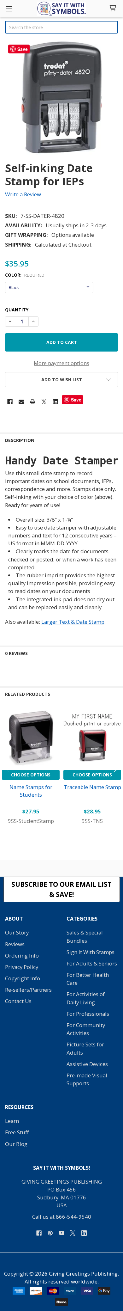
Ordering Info (22, 955)
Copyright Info (22, 978)
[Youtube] (62, 1233)
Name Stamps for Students (30, 790)
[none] (61, 98)
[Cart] (114, 8)
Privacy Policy (21, 967)
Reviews (15, 944)
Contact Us (18, 1001)
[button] (61, 379)
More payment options (61, 363)
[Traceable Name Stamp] (92, 738)
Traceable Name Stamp (92, 787)
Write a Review (23, 194)
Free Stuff (17, 1132)
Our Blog (16, 1144)
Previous (6, 766)
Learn (12, 1120)
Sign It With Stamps (90, 952)
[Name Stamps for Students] (31, 738)
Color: (25, 275)
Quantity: (17, 310)
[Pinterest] (50, 1233)
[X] (44, 402)
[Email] (21, 402)
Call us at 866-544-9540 (61, 1216)
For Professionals (88, 1013)
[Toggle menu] (8, 8)
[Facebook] (10, 402)
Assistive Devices (87, 1064)
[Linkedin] (55, 402)
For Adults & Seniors (92, 963)
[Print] (33, 402)
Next (116, 766)
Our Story (17, 932)
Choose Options (30, 775)
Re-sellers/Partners (28, 989)
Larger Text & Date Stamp (72, 621)
